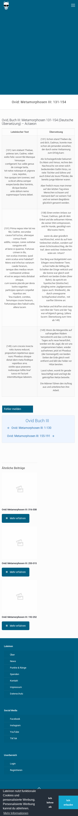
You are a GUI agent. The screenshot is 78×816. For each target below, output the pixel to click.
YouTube (14, 732)
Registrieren (16, 770)
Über (12, 654)
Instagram (15, 725)
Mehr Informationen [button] (15, 813)
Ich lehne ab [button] (50, 802)
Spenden (14, 674)
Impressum (16, 687)
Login (13, 763)
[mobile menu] (73, 5)
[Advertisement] (39, 54)
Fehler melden (12, 409)
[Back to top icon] (39, 788)
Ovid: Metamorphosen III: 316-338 (19, 509)
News (13, 661)
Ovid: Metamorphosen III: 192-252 (19, 617)
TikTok (13, 738)
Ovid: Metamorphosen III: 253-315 (19, 563)
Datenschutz (16, 693)
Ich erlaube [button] (68, 802)
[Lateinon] (6, 5)
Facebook (15, 719)
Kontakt (14, 680)
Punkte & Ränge (18, 667)
